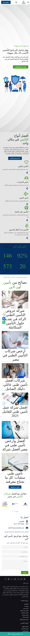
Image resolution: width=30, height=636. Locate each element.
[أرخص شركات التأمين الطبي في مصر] (15, 332)
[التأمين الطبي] (15, 162)
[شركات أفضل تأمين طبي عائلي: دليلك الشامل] (15, 364)
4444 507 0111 (19, 524)
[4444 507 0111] (26, 524)
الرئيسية (26, 604)
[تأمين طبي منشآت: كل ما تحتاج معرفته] (15, 454)
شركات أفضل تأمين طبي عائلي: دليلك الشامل (15, 384)
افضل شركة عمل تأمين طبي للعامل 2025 (15, 411)
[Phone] (3, 318)
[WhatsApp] (11, 579)
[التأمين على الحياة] (15, 208)
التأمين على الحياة (21, 212)
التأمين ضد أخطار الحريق (18, 229)
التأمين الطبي (23, 166)
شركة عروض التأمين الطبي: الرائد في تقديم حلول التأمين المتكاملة (15, 318)
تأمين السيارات (22, 182)
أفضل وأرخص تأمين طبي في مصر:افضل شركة (15, 444)
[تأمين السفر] (15, 194)
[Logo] (24, 2)
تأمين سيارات (25, 615)
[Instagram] (18, 579)
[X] (21, 579)
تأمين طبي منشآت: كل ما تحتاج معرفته (15, 477)
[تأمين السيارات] (15, 178)
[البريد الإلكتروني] (8, 579)
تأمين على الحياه (24, 610)
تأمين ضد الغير (24, 612)
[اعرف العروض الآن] (3, 322)
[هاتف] (5, 579)
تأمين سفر (25, 608)
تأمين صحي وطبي (24, 619)
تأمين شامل (25, 617)
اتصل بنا (26, 606)
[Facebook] (24, 579)
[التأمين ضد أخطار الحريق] (15, 226)
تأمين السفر (23, 198)
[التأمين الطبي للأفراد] (27, 172)
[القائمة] (28, 2)
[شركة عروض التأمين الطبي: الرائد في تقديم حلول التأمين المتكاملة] (15, 291)
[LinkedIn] (15, 579)
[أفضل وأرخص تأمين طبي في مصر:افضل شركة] (15, 422)
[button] (16, 2)
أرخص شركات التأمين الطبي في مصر (15, 355)
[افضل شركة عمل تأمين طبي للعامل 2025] (15, 393)
